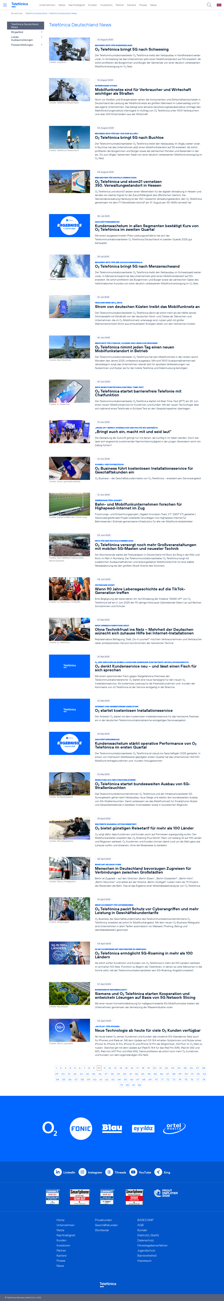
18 (143, 1068)
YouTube (145, 1172)
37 (106, 1073)
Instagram (95, 1172)
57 (76, 1079)
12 (110, 1068)
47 (167, 1073)
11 (104, 1068)
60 (94, 1079)
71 (162, 1079)
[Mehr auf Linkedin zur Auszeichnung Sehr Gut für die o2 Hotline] (107, 1197)
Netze (62, 5)
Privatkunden (103, 1220)
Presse (143, 5)
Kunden (92, 5)
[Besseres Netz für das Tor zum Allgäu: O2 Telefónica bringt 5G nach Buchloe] (125, 143)
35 (93, 1073)
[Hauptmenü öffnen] (5, 5)
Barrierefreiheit (147, 1255)
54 (57, 1079)
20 (154, 1068)
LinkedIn (69, 1172)
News (153, 5)
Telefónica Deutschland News (63, 13)
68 (143, 1079)
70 (156, 1079)
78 (203, 1079)
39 (118, 1073)
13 (115, 1068)
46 (161, 1073)
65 (125, 1079)
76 (192, 1079)
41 (131, 1073)
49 (180, 1073)
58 (82, 1079)
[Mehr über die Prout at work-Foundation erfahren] (166, 1197)
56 (70, 1079)
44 (149, 1073)
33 (81, 1073)
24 (178, 1068)
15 (126, 1068)
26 (191, 1068)
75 (185, 1079)
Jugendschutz (146, 1250)
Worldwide (102, 1230)
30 (63, 1073)
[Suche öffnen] (209, 5)
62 (106, 1079)
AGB (140, 1225)
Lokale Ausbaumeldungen (22, 38)
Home (60, 1220)
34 (87, 1073)
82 (139, 1085)
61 (101, 1079)
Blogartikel (17, 32)
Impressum (144, 1260)
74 (180, 1079)
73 (174, 1079)
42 (136, 1073)
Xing (167, 1172)
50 (186, 1073)
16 (132, 1068)
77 (197, 1079)
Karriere (131, 5)
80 (127, 1085)
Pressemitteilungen (22, 44)
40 (124, 1073)
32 (74, 1073)
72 (167, 1079)
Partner (120, 5)
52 (198, 1073)
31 (69, 1073)
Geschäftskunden (106, 1225)
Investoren (106, 5)
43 (142, 1073)
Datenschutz (145, 1240)
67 (137, 1079)
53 (204, 1073)
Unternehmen (47, 5)
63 (113, 1079)
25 (185, 1068)
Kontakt (142, 1230)
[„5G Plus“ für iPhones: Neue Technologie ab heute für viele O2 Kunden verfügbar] (125, 1038)
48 (173, 1073)
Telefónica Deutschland (36, 13)
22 (166, 1068)
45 (155, 1073)
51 (192, 1073)
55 (63, 1079)
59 (88, 1079)
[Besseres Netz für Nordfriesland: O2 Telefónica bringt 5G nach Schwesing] (125, 53)
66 (131, 1079)
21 (160, 1068)
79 (121, 1085)
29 (56, 1073)
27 (197, 1068)
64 (119, 1079)
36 (99, 1073)
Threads (120, 1172)
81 (133, 1085)
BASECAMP (145, 1220)
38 (112, 1073)
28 (203, 1068)
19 (148, 1068)
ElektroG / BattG (148, 1235)
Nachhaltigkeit (77, 5)
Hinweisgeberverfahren (152, 1245)
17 (137, 1068)
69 (150, 1079)
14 (121, 1068)
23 (172, 1068)
